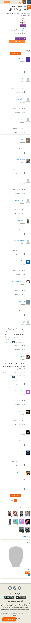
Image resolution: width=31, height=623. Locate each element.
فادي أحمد (10, 516)
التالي (11, 500)
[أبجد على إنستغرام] (10, 588)
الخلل (24, 6)
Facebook (24, 67)
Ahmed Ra (9, 524)
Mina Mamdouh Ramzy (27, 532)
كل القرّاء (25, 536)
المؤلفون (14, 615)
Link (19, 67)
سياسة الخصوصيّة (19, 620)
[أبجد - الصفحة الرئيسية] (20, 2)
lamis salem (21, 524)
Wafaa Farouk (27, 516)
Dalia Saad (27, 524)
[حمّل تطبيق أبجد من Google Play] (9, 597)
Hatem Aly (16, 516)
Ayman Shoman (21, 516)
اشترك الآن (17, 41)
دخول (2, 1)
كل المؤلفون (25, 574)
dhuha (22, 532)
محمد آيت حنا (11, 30)
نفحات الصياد (15, 524)
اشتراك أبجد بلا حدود (5, 613)
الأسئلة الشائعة (14, 613)
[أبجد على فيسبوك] (19, 588)
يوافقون (18, 71)
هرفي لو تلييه (20, 30)
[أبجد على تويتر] (14, 588)
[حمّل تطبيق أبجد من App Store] (21, 597)
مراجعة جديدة (14, 53)
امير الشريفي (21, 472)
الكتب (26, 613)
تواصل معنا (21, 613)
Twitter (22, 67)
